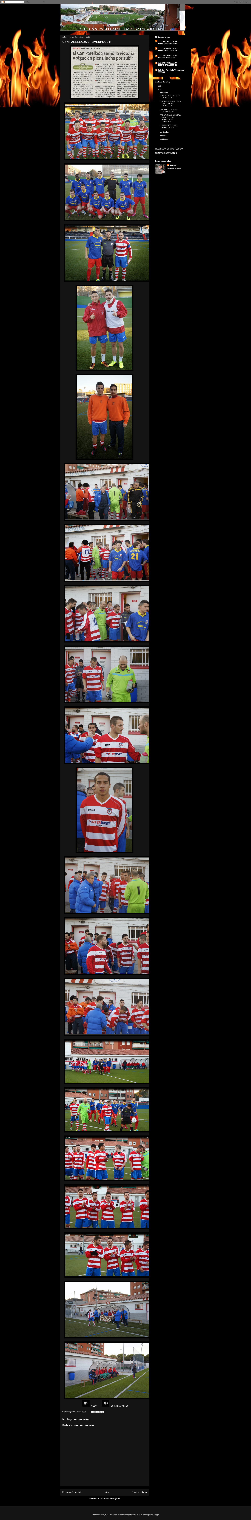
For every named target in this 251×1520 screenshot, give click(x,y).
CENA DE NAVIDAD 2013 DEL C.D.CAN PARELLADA (170, 103)
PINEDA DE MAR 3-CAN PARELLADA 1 (170, 97)
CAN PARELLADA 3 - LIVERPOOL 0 (168, 110)
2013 (160, 89)
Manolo (173, 165)
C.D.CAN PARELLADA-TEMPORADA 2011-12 (168, 49)
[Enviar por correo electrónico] (92, 1412)
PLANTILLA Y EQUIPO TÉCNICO (169, 149)
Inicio (107, 1492)
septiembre (165, 139)
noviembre (165, 132)
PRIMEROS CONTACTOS (166, 153)
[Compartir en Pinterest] (102, 1412)
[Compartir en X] (97, 1412)
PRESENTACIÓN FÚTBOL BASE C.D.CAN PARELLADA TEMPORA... (171, 118)
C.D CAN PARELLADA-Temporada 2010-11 (168, 57)
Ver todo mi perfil (174, 169)
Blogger (156, 1515)
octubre (163, 135)
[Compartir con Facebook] (100, 1412)
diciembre (164, 92)
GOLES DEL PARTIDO (120, 1406)
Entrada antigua (139, 1492)
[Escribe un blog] (95, 1412)
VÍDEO (94, 1406)
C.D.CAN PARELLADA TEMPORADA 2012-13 (167, 42)
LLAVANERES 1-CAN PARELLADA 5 (168, 126)
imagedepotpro (130, 1515)
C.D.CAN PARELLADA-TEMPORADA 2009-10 (168, 64)
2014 (160, 86)
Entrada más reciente (72, 1492)
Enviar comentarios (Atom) (110, 1499)
